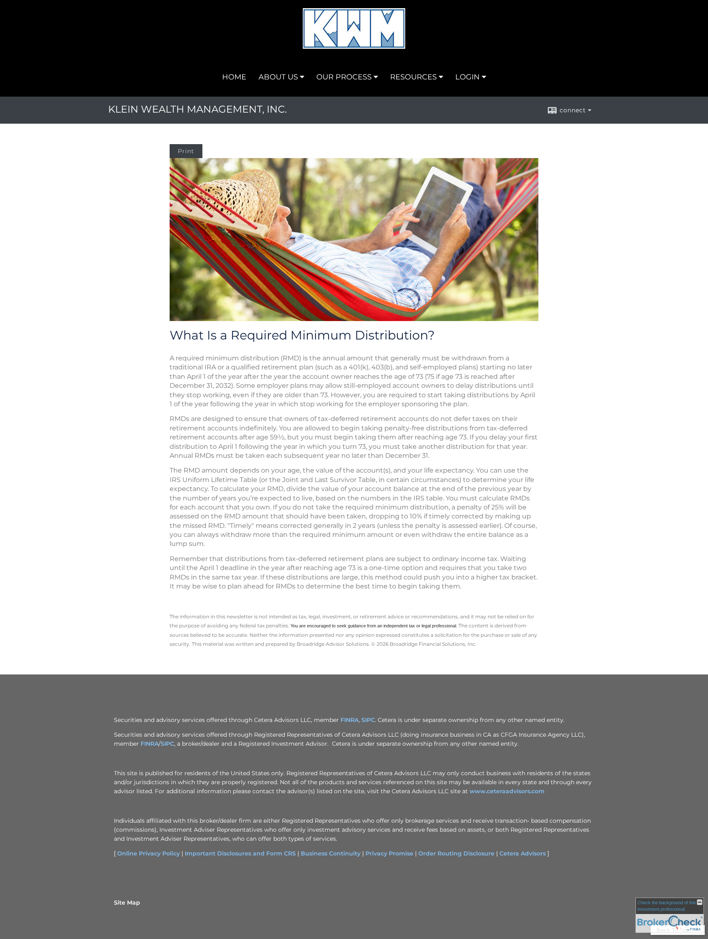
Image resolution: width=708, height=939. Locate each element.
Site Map (127, 902)
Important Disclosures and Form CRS (240, 853)
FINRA (349, 720)
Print (186, 151)
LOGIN (467, 76)
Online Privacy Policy (148, 853)
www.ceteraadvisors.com (507, 791)
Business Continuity (331, 853)
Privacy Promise (389, 853)
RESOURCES (413, 76)
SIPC (368, 720)
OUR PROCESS (344, 76)
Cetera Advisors (522, 853)
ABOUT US (278, 76)
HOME (234, 76)
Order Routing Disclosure (456, 853)
